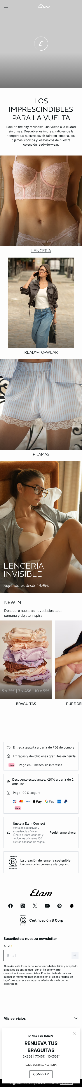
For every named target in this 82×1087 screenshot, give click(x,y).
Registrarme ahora (62, 832)
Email (7, 946)
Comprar (41, 1074)
